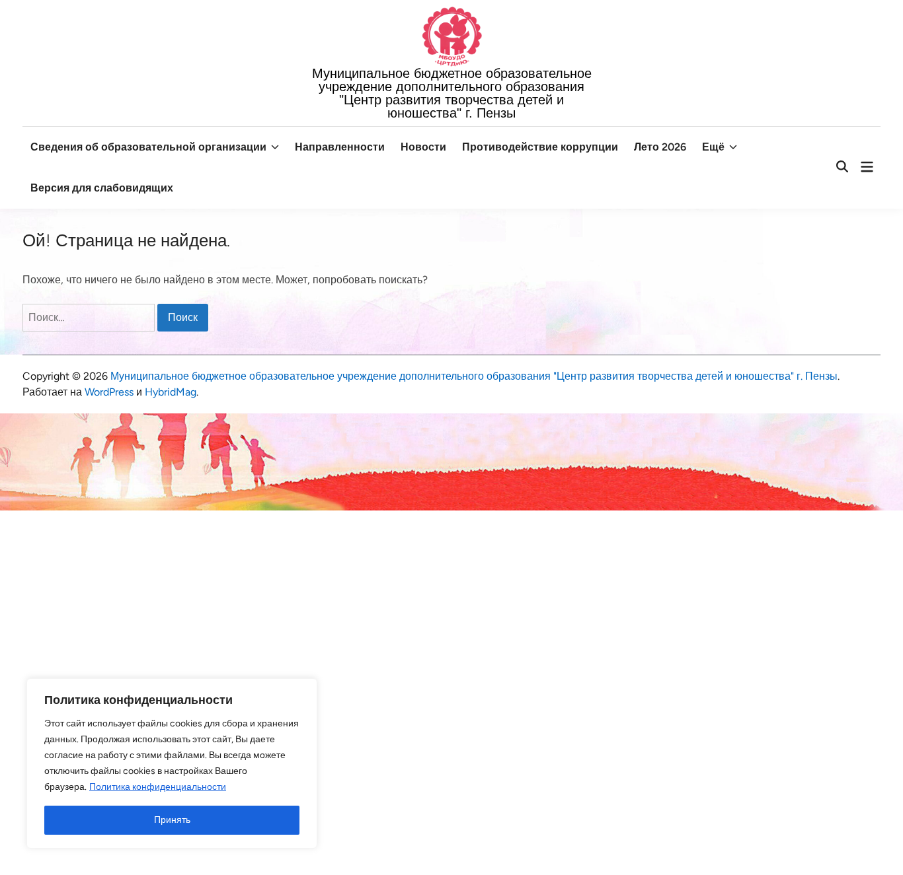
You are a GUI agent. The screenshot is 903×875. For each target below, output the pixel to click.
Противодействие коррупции (540, 147)
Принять (172, 819)
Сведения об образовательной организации (148, 147)
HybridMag (170, 392)
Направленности (340, 147)
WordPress (109, 392)
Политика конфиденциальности (157, 786)
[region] (171, 763)
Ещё (713, 147)
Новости (423, 147)
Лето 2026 (660, 147)
